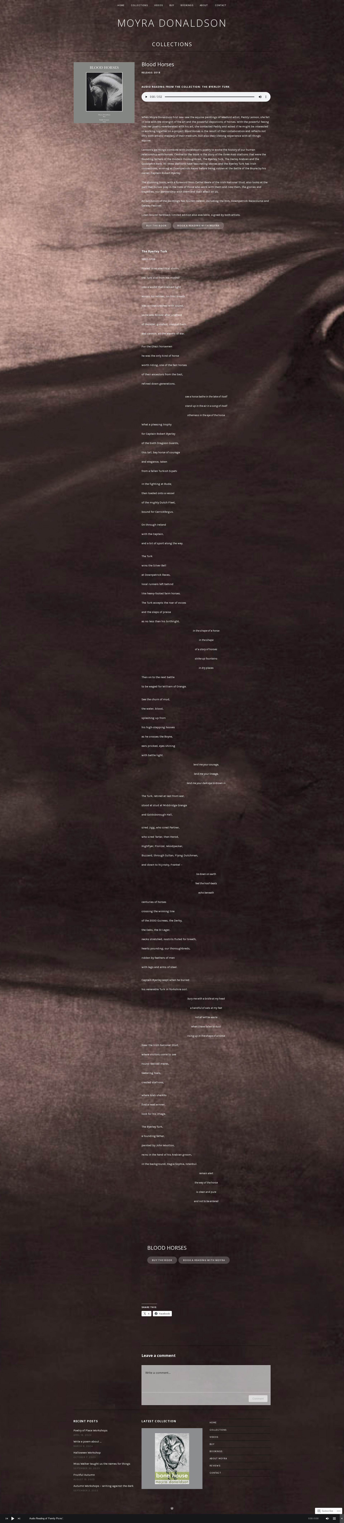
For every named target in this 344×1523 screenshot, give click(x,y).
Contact (220, 5)
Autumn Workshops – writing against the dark (103, 1486)
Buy (171, 5)
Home (121, 5)
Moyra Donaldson (172, 23)
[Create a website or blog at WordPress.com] (172, 1508)
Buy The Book (156, 225)
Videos (158, 5)
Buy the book (162, 1260)
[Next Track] (19, 1518)
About (204, 5)
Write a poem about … (87, 1441)
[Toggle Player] (342, 1518)
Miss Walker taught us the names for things (101, 1463)
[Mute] (327, 1518)
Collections (139, 5)
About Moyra (218, 1458)
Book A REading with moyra (198, 225)
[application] (172, 1518)
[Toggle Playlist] (334, 1518)
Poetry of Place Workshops (90, 1430)
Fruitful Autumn (84, 1474)
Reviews (215, 1465)
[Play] (13, 1518)
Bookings (187, 5)
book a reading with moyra (204, 1260)
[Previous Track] (7, 1518)
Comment (258, 1398)
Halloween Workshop (87, 1452)
